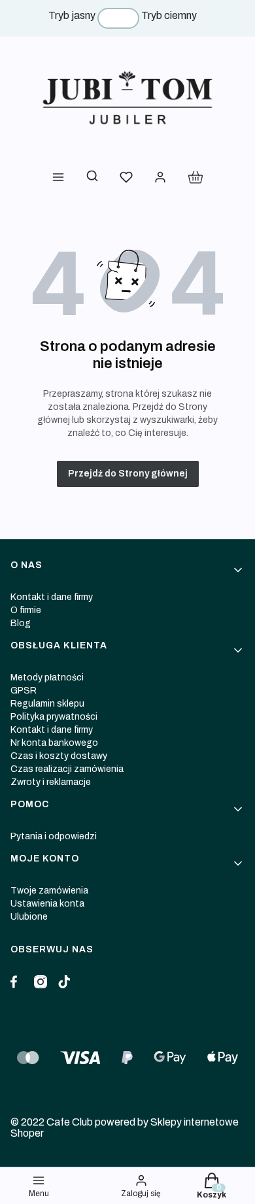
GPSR (23, 690)
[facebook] (17, 981)
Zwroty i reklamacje (50, 782)
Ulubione (29, 917)
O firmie (25, 610)
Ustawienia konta (47, 904)
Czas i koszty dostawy (58, 756)
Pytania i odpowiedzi (53, 836)
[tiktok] (64, 981)
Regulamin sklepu (47, 704)
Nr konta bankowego (54, 743)
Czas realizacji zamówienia (67, 769)
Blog (20, 623)
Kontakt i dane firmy (51, 597)
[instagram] (40, 981)
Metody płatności (47, 677)
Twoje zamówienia (49, 890)
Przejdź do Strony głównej (128, 473)
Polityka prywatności (53, 717)
